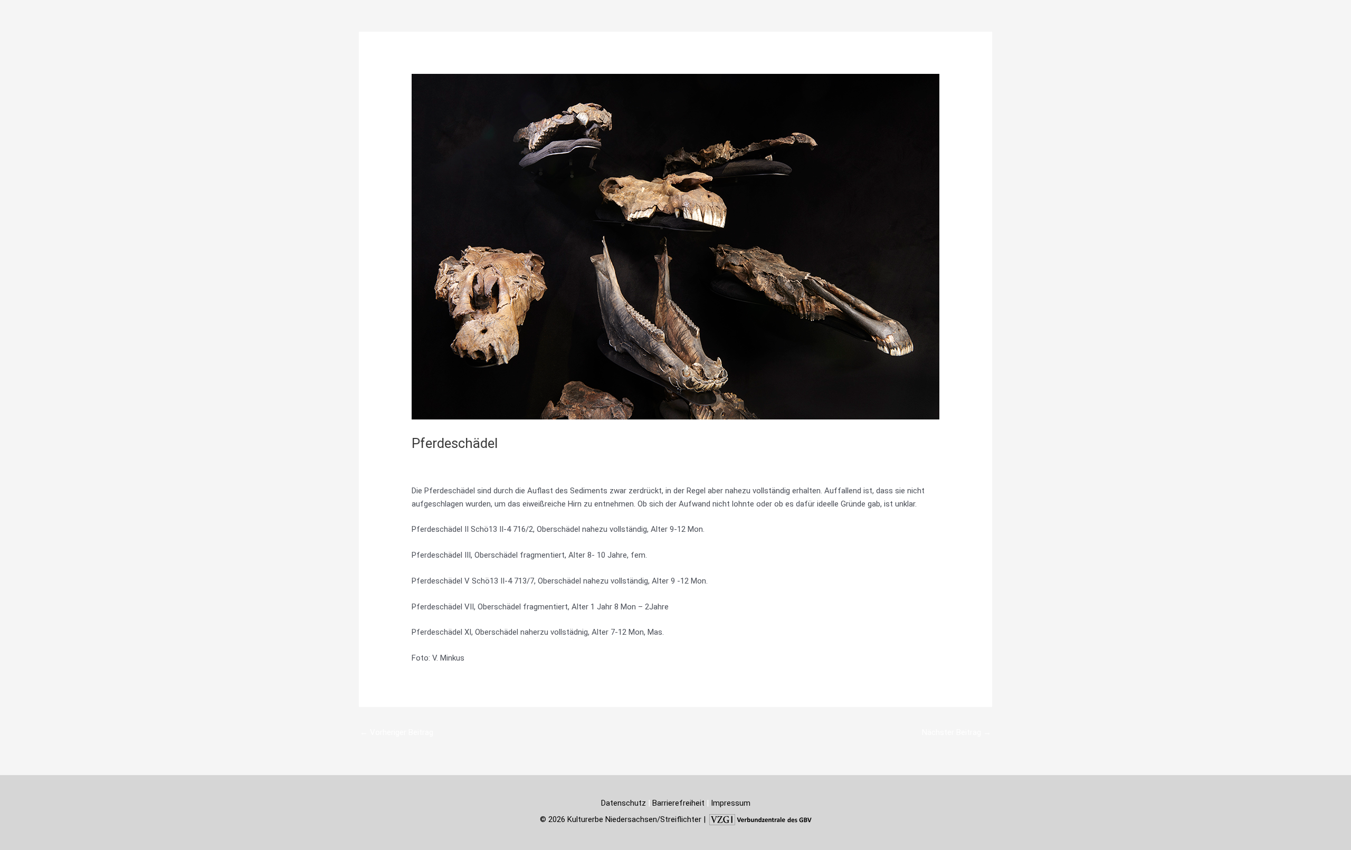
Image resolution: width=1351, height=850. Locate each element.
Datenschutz (623, 803)
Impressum (730, 803)
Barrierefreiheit (678, 803)
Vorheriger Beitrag (396, 732)
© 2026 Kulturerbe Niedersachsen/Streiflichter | (624, 819)
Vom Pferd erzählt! (450, 462)
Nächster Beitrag (956, 732)
